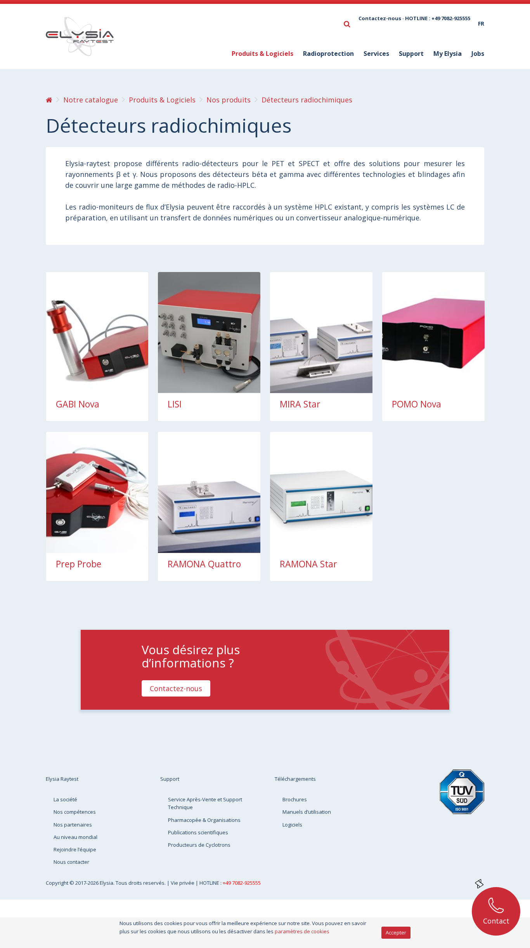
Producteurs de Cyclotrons (199, 844)
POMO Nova (416, 404)
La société (65, 799)
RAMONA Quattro (204, 564)
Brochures (294, 799)
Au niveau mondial (75, 837)
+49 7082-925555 (242, 882)
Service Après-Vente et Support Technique (205, 803)
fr (481, 23)
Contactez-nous (380, 18)
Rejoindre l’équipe (75, 849)
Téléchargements (295, 778)
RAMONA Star (308, 564)
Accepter (396, 932)
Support (169, 778)
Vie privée (183, 882)
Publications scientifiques (198, 832)
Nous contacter (71, 861)
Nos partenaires (73, 824)
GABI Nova (77, 404)
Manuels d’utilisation (306, 811)
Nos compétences (75, 811)
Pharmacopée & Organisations (204, 819)
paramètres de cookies (302, 931)
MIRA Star (300, 404)
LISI (175, 404)
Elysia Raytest (62, 778)
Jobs (477, 53)
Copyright (57, 882)
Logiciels (292, 824)
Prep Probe (78, 564)
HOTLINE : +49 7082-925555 (437, 18)
